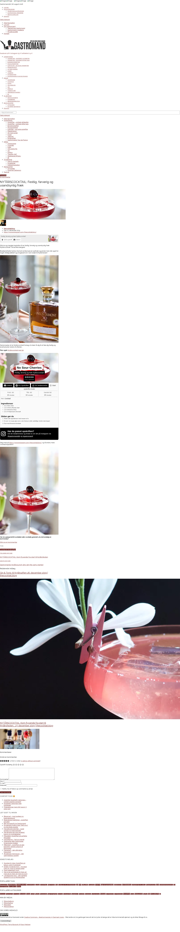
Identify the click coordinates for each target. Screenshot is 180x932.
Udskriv (17, 239)
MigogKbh (7, 905)
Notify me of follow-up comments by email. (17, 789)
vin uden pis (12, 886)
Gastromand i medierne (15, 13)
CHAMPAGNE (31, 885)
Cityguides (11, 105)
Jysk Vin (97, 885)
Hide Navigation (9, 23)
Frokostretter (43, 894)
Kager (10, 71)
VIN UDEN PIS (11, 85)
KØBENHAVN (118, 885)
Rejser (132, 894)
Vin (9, 87)
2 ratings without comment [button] (30, 761)
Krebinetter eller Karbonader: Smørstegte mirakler (14, 842)
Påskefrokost (12, 67)
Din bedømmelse (40, 385)
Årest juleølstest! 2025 (11, 870)
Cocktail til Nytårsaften (8, 549)
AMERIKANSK (12, 885)
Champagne (11, 80)
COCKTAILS (43, 885)
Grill (80, 885)
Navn (2, 781)
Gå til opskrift (7, 239)
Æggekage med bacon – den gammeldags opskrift (14, 854)
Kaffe (9, 83)
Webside (3, 785)
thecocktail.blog (9, 229)
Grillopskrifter (67, 894)
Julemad (10, 72)
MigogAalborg (9, 901)
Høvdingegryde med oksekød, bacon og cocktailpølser (14, 833)
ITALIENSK (92, 885)
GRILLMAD (85, 885)
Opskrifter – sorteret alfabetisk (19, 58)
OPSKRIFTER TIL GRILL (139, 885)
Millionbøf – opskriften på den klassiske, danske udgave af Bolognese (14, 846)
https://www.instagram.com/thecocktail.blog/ (20, 232)
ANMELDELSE (21, 885)
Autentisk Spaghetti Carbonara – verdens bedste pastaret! (15, 801)
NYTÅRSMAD (110, 894)
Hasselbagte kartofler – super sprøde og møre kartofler (14, 830)
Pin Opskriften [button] (23, 385)
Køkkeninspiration (14, 101)
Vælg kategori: (5, 20)
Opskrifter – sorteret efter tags (19, 60)
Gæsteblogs (74, 894)
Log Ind (6, 7)
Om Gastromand (9, 9)
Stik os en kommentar (8, 542)
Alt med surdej (13, 69)
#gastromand (28, 436)
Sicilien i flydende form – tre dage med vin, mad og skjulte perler (15, 867)
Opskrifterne (8, 56)
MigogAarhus (8, 903)
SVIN (157, 885)
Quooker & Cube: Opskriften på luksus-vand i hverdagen (14, 864)
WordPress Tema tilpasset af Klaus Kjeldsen (15, 924)
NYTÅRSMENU (126, 885)
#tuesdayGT (3, 885)
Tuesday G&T (12, 90)
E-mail (2, 783)
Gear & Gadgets (13, 97)
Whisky (19, 886)
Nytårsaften (12, 74)
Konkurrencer (96, 894)
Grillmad (60, 894)
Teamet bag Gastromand (16, 11)
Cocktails (11, 81)
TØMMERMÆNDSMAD (166, 885)
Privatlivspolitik (13, 14)
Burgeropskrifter (14, 62)
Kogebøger (11, 99)
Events (33, 894)
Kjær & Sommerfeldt (107, 885)
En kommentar (5, 177)
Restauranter (8, 103)
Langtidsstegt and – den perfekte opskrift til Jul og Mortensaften (15, 876)
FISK (56, 885)
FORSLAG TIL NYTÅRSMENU (67, 885)
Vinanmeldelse (4, 886)
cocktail (37, 885)
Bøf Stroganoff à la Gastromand (15, 823)
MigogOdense (9, 906)
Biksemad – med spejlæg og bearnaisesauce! (14, 817)
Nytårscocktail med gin (16, 350)
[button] (26, 377)
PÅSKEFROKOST (151, 885)
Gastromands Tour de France (18, 76)
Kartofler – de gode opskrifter (18, 65)
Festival (6, 108)
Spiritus (10, 88)
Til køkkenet (8, 96)
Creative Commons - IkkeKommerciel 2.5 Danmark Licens (44, 917)
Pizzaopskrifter (13, 64)
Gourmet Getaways (14, 106)
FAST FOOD (51, 885)
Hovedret (82, 894)
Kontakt (6, 16)
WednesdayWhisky (14, 92)
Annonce (3, 894)
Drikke (6, 78)
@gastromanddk (14, 436)
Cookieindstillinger (6, 921)
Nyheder (103, 894)
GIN (77, 885)
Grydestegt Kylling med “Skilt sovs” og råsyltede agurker (16, 826)
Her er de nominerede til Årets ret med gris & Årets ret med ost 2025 (15, 873)
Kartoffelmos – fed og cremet (14, 839)
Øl (8, 94)
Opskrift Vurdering (6, 765)
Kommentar (4, 779)
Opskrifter (126, 894)
